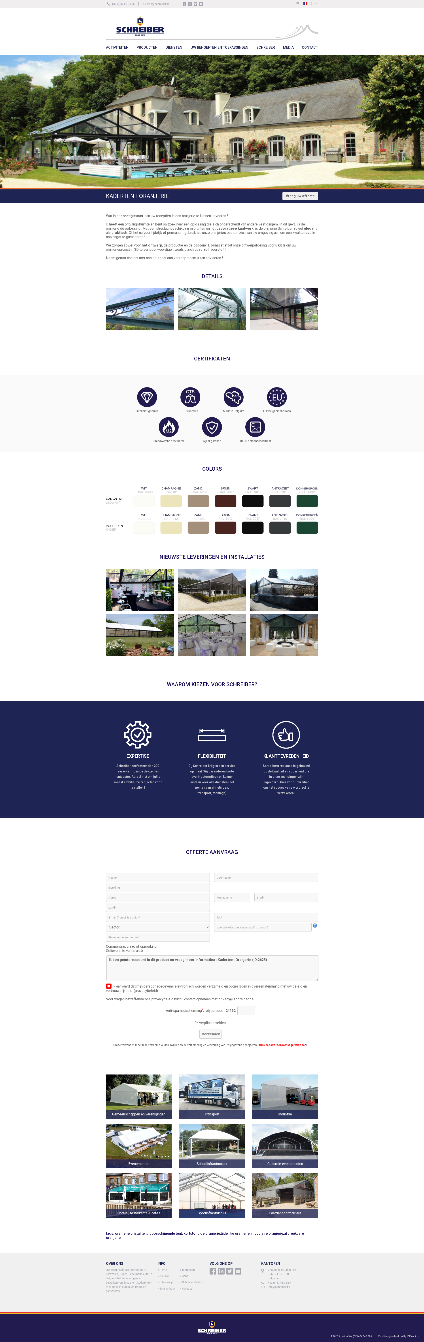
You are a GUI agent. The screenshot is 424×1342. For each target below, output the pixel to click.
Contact (187, 1288)
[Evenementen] (142, 1171)
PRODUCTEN (147, 47)
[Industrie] (285, 1122)
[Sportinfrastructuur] (215, 1221)
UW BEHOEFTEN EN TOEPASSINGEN (219, 47)
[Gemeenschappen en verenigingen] (142, 1122)
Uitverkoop (166, 1282)
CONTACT (310, 47)
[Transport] (215, 1122)
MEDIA (288, 47)
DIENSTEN (174, 47)
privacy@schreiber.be (236, 999)
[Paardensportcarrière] (285, 1221)
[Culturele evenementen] (285, 1171)
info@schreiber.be (158, 4)
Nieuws (164, 1276)
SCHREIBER (265, 47)
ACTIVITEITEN (117, 47)
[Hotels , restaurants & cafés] (142, 1221)
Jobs (185, 1276)
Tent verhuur (167, 1288)
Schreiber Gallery (192, 1282)
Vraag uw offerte (300, 196)
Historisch (188, 1269)
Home (163, 1269)
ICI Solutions (413, 1336)
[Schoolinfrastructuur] (215, 1171)
